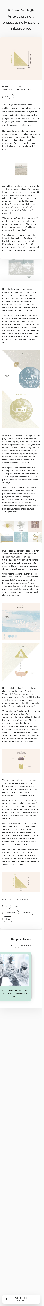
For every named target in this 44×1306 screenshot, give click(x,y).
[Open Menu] (36, 1299)
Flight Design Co (22, 137)
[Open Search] (5, 1299)
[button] (21, 58)
